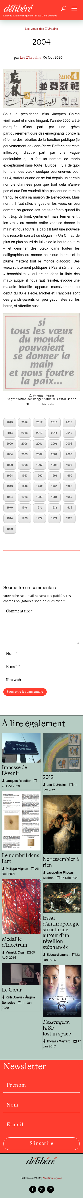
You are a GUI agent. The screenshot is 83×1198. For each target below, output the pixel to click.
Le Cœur (12, 990)
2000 (69, 454)
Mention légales (52, 1178)
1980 (69, 497)
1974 (10, 518)
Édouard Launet (58, 955)
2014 (10, 433)
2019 (10, 422)
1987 (39, 486)
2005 (69, 444)
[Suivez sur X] (41, 1189)
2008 (24, 444)
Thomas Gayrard (58, 1041)
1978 (24, 508)
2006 (54, 444)
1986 (54, 486)
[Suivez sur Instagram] (50, 1189)
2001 (54, 454)
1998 (24, 465)
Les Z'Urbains (30, 57)
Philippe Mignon (17, 869)
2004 (10, 454)
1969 (10, 529)
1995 (69, 465)
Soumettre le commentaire (25, 691)
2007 (39, 444)
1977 (39, 508)
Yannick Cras (15, 952)
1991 (54, 476)
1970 (69, 518)
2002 (39, 454)
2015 (69, 422)
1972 (39, 518)
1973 (24, 518)
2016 (54, 422)
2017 (39, 422)
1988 (24, 486)
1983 (24, 497)
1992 (39, 476)
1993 (24, 476)
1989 (10, 486)
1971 (54, 518)
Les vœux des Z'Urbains (41, 29)
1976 (54, 508)
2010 (69, 433)
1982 (39, 497)
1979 (10, 508)
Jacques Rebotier (18, 781)
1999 (10, 465)
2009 (10, 444)
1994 (10, 476)
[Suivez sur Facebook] (32, 1189)
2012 (39, 433)
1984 (10, 497)
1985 (69, 486)
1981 (54, 497)
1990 (69, 476)
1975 (69, 508)
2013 (24, 433)
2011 (54, 433)
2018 (24, 422)
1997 (39, 465)
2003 (24, 454)
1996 (54, 465)
